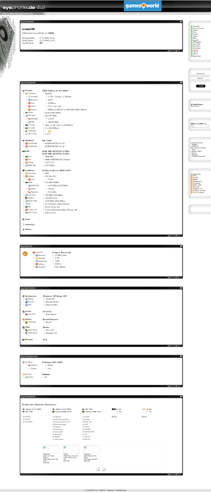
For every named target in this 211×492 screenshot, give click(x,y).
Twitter (195, 36)
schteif (86, 417)
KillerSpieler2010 (61, 419)
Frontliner (58, 429)
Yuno (194, 149)
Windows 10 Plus (199, 190)
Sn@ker (195, 144)
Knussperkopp (60, 424)
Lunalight (28, 421)
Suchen (195, 30)
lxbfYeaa (195, 146)
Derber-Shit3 (197, 151)
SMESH (57, 417)
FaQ (194, 32)
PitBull (57, 427)
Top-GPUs (196, 46)
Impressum (197, 56)
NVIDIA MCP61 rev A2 (55, 146)
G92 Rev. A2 (50, 176)
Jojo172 (87, 436)
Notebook (196, 183)
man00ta (87, 429)
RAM (195, 179)
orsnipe (87, 419)
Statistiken (196, 48)
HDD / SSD (197, 185)
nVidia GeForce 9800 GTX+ (57, 170)
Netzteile (196, 187)
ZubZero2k (58, 439)
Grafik (195, 177)
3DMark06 (197, 42)
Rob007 (57, 437)
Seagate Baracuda (61, 252)
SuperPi (195, 40)
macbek (27, 416)
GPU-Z (195, 54)
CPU (194, 176)
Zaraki (27, 419)
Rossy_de (88, 422)
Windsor (48, 93)
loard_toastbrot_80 (62, 422)
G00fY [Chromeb (198, 156)
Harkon (195, 155)
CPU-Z (195, 52)
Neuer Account (198, 28)
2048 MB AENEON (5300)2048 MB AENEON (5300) (55, 152)
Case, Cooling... (199, 192)
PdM (194, 38)
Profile (195, 34)
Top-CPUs (196, 44)
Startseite (196, 26)
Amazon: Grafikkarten (117, 490)
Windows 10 (197, 189)
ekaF (86, 424)
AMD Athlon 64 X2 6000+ (55, 91)
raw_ (86, 434)
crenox (86, 427)
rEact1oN (58, 434)
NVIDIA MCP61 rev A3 (55, 143)
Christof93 (58, 432)
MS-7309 (46, 140)
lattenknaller (89, 432)
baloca (194, 153)
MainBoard (197, 181)
